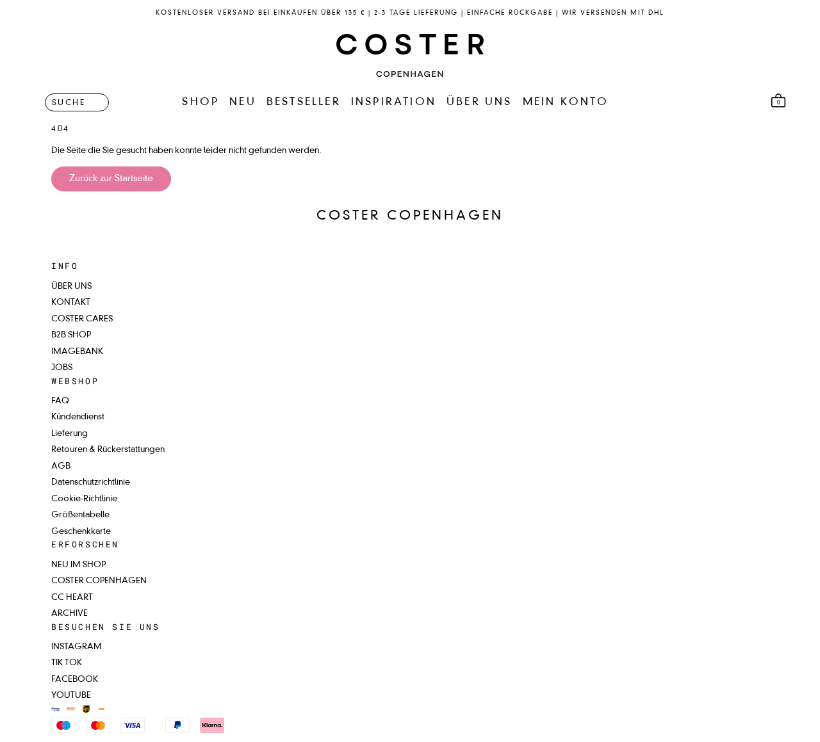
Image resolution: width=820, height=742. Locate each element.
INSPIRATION (393, 102)
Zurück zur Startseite (111, 178)
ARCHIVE (69, 613)
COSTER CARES (82, 319)
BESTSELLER (303, 102)
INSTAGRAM (76, 647)
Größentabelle (80, 515)
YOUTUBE (71, 695)
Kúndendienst (77, 417)
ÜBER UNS (479, 102)
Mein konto (566, 102)
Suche (68, 102)
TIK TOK (66, 663)
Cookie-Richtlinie (84, 499)
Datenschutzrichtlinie (90, 482)
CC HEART (72, 597)
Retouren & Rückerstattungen (108, 450)
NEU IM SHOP (78, 565)
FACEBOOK (74, 679)
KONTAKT (70, 302)
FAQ (60, 401)
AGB (60, 466)
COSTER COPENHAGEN (99, 581)
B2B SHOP (71, 335)
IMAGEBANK (77, 352)
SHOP (200, 102)
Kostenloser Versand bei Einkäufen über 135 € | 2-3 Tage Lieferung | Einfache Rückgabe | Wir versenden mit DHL (410, 13)
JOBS (61, 368)
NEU (242, 102)
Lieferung (69, 434)
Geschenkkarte (81, 532)
